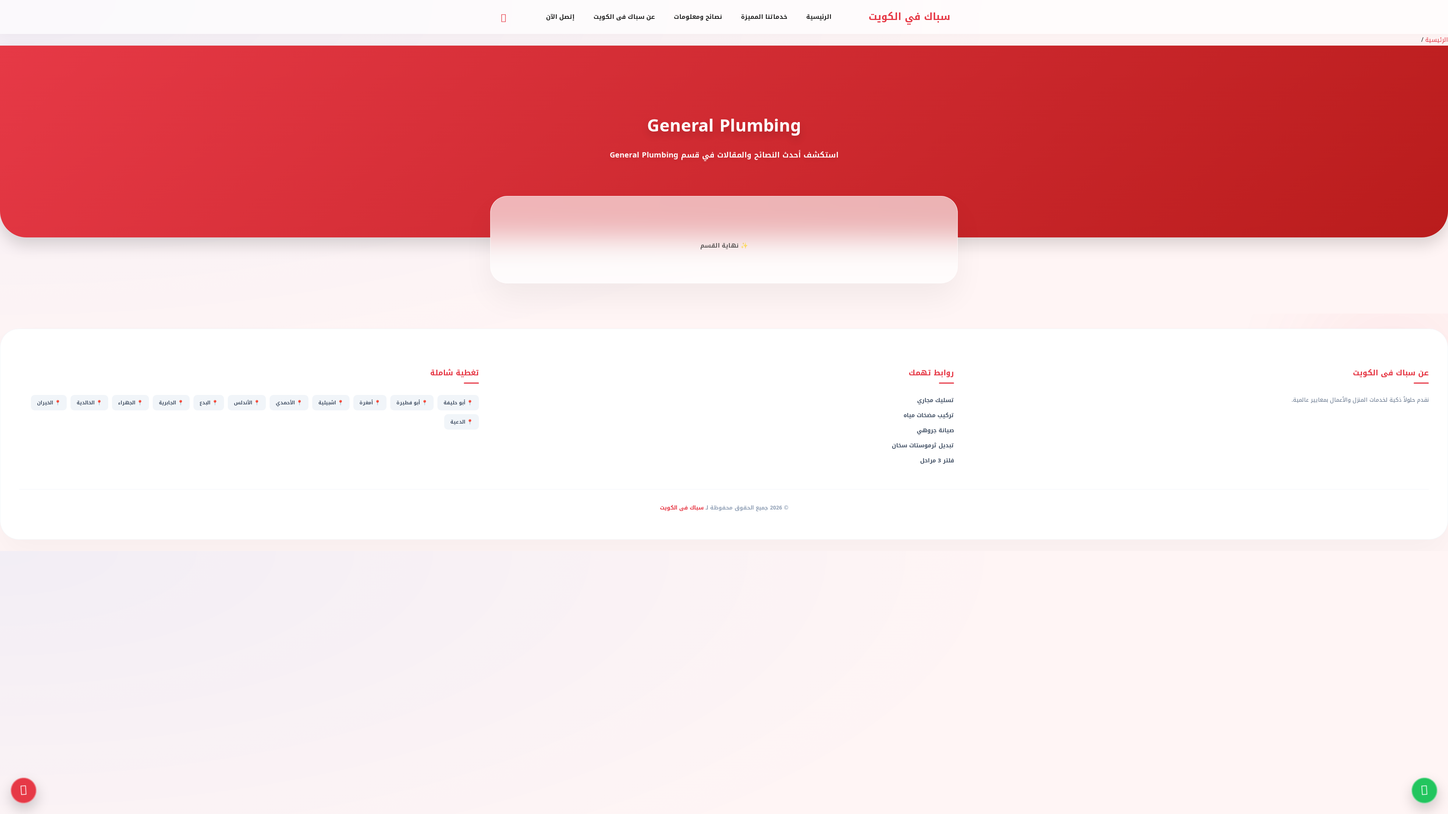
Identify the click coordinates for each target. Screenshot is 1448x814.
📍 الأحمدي (289, 402)
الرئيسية (818, 17)
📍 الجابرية (171, 402)
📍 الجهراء (130, 402)
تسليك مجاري (935, 400)
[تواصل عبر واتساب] (1424, 790)
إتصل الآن (560, 17)
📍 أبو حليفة (458, 402)
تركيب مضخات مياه (928, 415)
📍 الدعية (461, 422)
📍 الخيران (49, 402)
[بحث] (503, 17)
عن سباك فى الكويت (624, 17)
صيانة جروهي (935, 430)
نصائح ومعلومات (698, 17)
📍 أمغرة (369, 402)
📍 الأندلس (247, 402)
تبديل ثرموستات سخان (923, 445)
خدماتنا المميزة (764, 17)
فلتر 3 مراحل (937, 460)
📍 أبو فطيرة (412, 402)
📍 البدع (208, 402)
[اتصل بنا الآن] (23, 790)
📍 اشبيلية (331, 402)
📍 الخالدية (89, 402)
